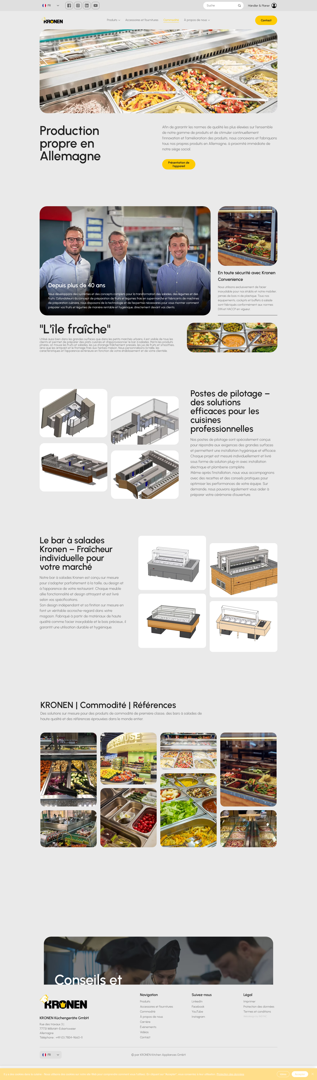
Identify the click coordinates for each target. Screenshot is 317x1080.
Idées (283, 1074)
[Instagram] (78, 5)
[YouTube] (95, 5)
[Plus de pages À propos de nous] (209, 20)
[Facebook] (69, 5)
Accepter (300, 1074)
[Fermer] (312, 1074)
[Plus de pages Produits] (119, 20)
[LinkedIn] (87, 5)
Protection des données (230, 1074)
